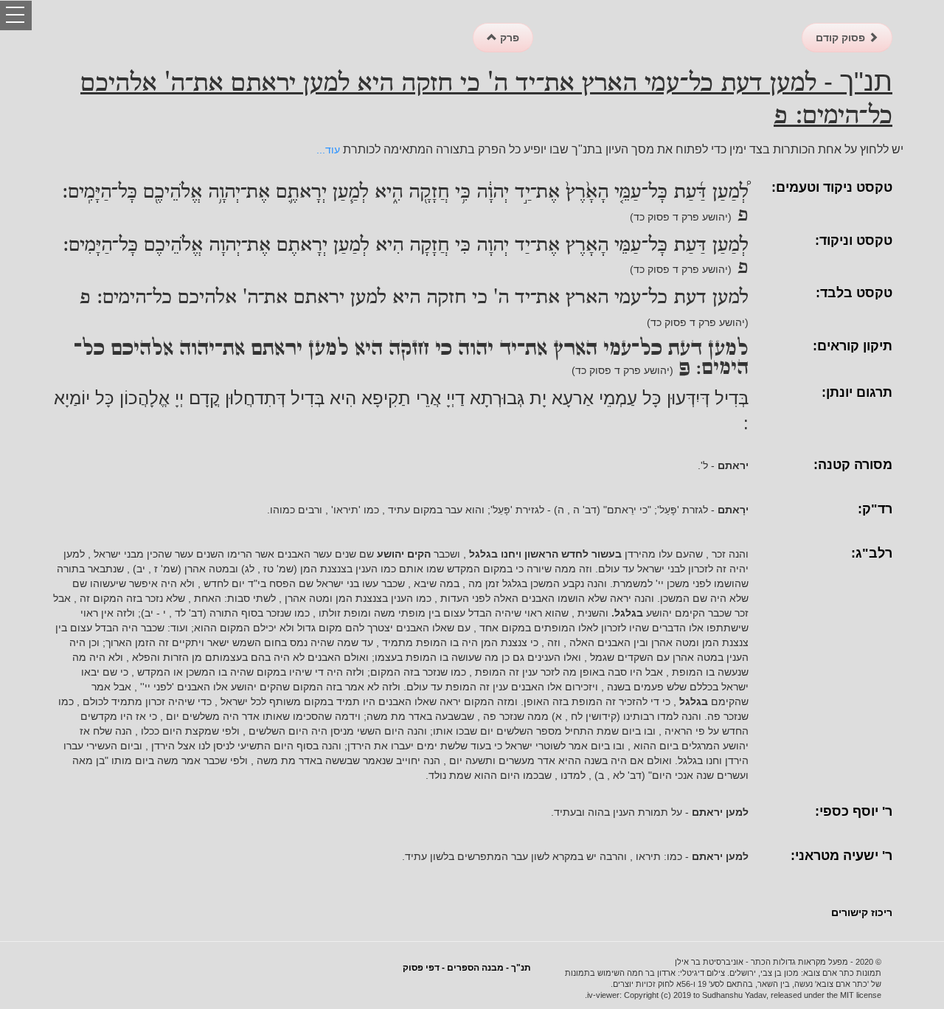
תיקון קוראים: (852, 346)
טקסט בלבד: (854, 292)
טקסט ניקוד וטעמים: (831, 187)
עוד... (328, 150)
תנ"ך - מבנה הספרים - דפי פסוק (467, 968)
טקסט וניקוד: (853, 240)
